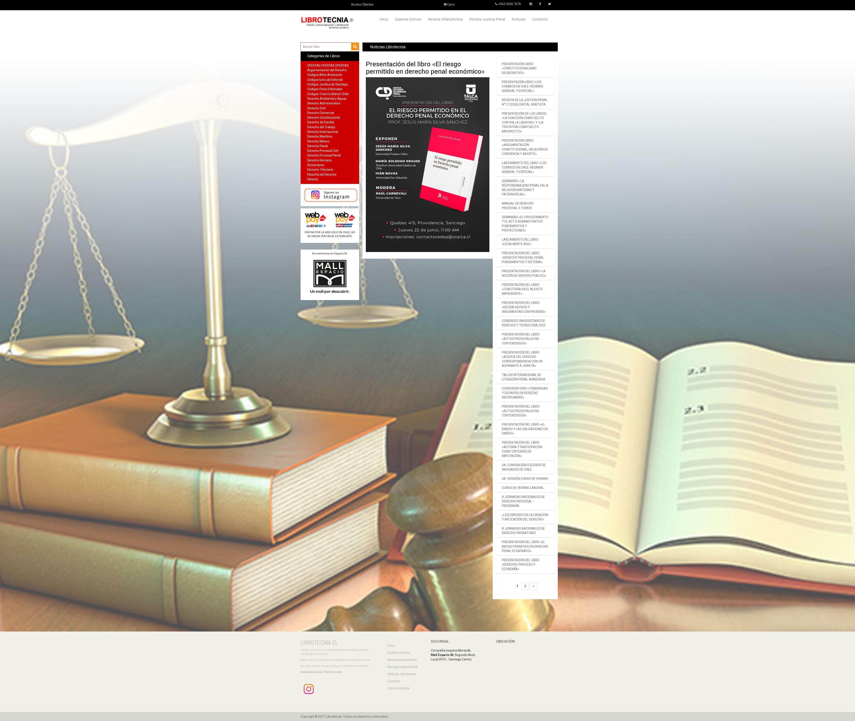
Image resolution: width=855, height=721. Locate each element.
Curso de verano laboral (523, 487)
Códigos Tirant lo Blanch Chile (328, 94)
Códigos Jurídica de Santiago (327, 84)
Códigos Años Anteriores (324, 75)
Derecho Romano (319, 160)
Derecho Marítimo (319, 136)
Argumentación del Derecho (327, 70)
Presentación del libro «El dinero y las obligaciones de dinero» (525, 429)
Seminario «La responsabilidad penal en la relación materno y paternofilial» (525, 187)
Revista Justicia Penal (487, 19)
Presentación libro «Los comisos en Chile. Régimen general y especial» (522, 86)
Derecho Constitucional (323, 117)
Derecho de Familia (320, 122)
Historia (312, 179)
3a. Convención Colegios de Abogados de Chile (524, 467)
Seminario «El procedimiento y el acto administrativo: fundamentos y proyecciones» (525, 223)
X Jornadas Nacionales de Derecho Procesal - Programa (523, 501)
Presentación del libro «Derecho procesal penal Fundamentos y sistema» (523, 257)
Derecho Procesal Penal (324, 155)
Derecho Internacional (322, 132)
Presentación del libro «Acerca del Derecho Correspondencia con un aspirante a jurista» (522, 359)
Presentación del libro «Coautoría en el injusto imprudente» (522, 289)
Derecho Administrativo (323, 103)
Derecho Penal (317, 146)
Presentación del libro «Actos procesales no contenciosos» (520, 339)
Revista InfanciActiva (445, 19)
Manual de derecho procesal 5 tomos (517, 206)
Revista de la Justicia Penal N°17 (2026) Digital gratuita (525, 102)
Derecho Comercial (320, 113)
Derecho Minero (318, 141)
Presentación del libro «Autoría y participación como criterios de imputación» (522, 449)
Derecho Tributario (320, 169)
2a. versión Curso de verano (525, 478)
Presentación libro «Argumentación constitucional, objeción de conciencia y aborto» (525, 147)
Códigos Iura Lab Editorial (324, 79)
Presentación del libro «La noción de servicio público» (524, 273)
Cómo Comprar (398, 688)
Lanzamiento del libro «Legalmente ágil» (520, 242)
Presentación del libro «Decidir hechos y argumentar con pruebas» (524, 307)
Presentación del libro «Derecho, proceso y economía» (520, 564)
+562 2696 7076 (509, 4)
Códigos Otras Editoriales (324, 89)
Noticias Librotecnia (401, 674)
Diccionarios (315, 165)
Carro (450, 4)
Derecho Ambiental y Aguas (326, 98)
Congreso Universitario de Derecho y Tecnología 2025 (524, 323)
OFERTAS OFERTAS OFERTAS (328, 65)
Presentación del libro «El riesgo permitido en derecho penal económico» (525, 546)
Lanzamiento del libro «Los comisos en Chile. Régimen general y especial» (524, 167)
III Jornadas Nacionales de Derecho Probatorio (523, 531)
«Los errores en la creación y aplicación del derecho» (525, 517)
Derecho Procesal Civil (322, 150)
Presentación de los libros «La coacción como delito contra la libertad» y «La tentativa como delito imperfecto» (524, 122)
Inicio (384, 19)
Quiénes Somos (408, 19)
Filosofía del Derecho (321, 174)
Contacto (540, 19)
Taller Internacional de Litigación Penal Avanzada (523, 377)
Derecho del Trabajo (321, 127)
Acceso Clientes (362, 4)
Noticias (518, 19)
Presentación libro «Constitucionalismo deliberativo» (519, 68)
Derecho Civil (316, 108)
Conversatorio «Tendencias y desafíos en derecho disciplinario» (525, 393)
